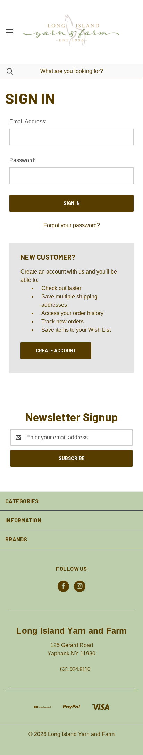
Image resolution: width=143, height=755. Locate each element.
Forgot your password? (71, 225)
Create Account (56, 351)
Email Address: (28, 122)
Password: (22, 160)
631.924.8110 (75, 669)
